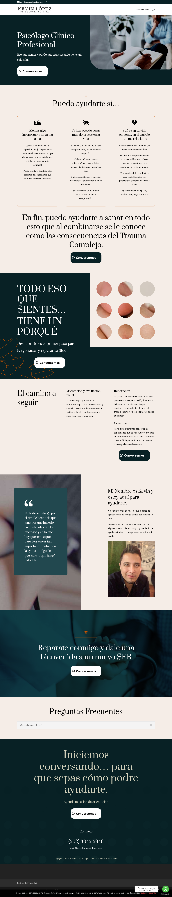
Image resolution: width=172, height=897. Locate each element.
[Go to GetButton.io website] (165, 894)
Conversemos (32, 71)
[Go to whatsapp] (165, 889)
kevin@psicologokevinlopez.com (86, 848)
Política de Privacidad (27, 883)
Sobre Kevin (142, 10)
